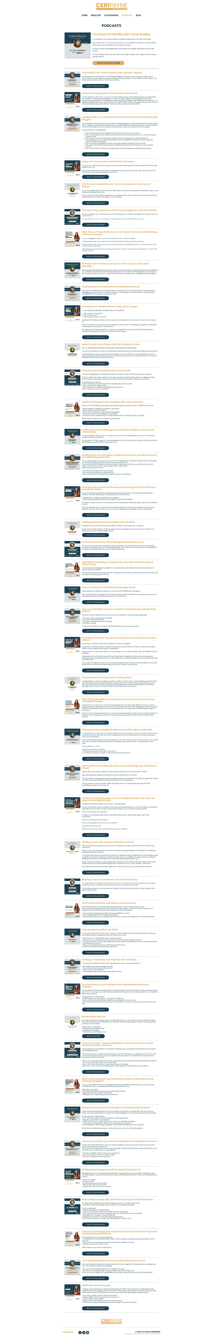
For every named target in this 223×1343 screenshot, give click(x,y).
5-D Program (111, 15)
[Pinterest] (87, 1332)
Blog (138, 15)
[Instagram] (83, 1332)
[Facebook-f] (80, 1332)
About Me (96, 15)
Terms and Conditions (152, 1334)
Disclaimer (128, 1334)
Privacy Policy (138, 1334)
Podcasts (127, 15)
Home (84, 15)
